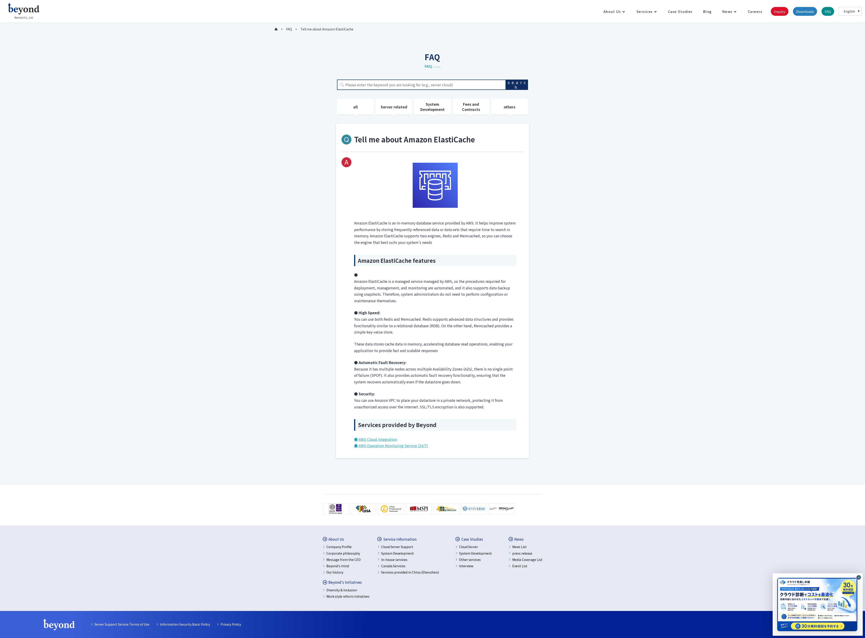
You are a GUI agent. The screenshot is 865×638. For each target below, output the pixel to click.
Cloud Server (468, 546)
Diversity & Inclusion (341, 590)
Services (644, 11)
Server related (394, 107)
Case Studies (680, 11)
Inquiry (779, 11)
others (509, 107)
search (518, 85)
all (355, 107)
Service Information (400, 539)
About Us (612, 11)
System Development (432, 106)
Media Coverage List (527, 559)
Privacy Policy (231, 624)
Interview (466, 566)
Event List (519, 566)
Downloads (805, 11)
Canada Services (393, 566)
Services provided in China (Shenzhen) (410, 572)
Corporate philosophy (343, 553)
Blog (707, 11)
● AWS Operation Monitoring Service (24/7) (391, 445)
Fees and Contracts (471, 106)
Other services (470, 559)
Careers (755, 11)
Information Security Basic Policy (185, 624)
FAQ (828, 11)
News (727, 11)
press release (522, 553)
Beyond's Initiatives (345, 582)
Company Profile (339, 546)
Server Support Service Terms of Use (121, 624)
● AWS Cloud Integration (375, 439)
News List (519, 546)
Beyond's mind (337, 566)
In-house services (394, 559)
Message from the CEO (343, 559)
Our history (334, 572)
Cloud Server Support (397, 546)
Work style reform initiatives (347, 596)
